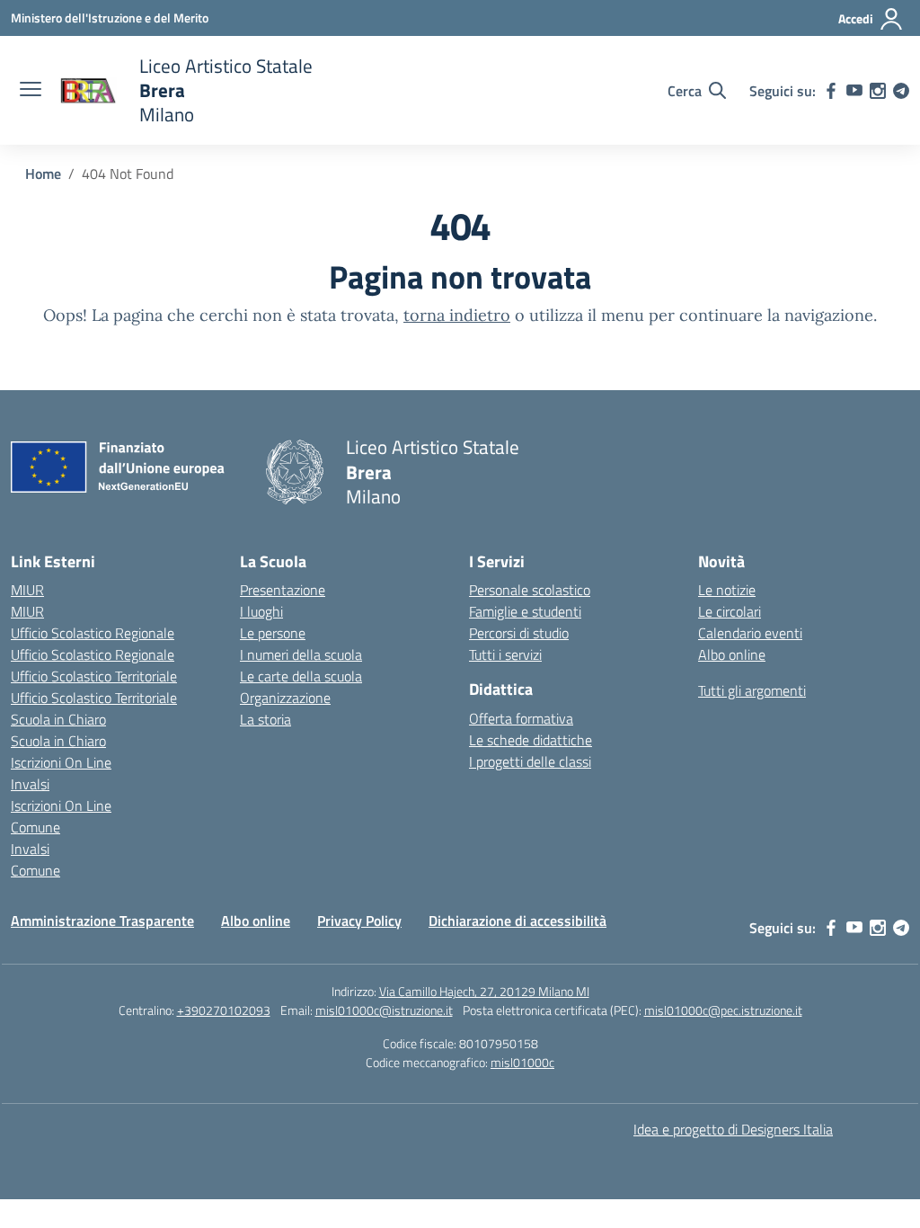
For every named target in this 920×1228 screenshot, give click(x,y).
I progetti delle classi (530, 761)
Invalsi (30, 784)
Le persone (272, 633)
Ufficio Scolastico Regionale (92, 633)
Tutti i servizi (505, 654)
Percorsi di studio (519, 633)
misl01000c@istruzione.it (384, 1010)
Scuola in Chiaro (58, 719)
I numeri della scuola (301, 654)
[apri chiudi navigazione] (30, 91)
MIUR (27, 590)
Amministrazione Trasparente (102, 920)
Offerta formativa (521, 718)
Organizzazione (285, 697)
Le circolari (729, 611)
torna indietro (456, 315)
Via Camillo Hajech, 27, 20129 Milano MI (484, 991)
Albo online (731, 654)
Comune (35, 827)
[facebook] (831, 91)
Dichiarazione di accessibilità (517, 920)
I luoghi (261, 611)
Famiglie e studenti (525, 611)
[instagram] (878, 91)
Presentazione (282, 590)
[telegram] (901, 91)
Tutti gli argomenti (752, 690)
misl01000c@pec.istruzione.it (723, 1010)
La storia (265, 719)
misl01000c (522, 1062)
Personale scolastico (529, 590)
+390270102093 (223, 1010)
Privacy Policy (359, 920)
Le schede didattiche (530, 740)
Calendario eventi (750, 633)
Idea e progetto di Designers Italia (733, 1129)
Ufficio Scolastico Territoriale (94, 676)
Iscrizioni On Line (61, 762)
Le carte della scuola (301, 676)
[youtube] (854, 91)
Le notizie (727, 590)
